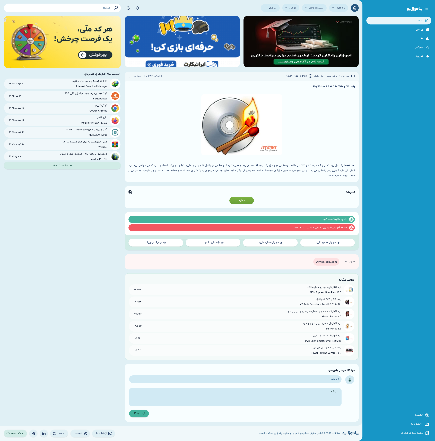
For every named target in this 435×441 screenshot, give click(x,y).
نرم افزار (345, 76)
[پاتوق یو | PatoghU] (414, 9)
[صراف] (62, 42)
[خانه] (355, 8)
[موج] (301, 42)
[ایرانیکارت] (182, 42)
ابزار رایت (319, 76)
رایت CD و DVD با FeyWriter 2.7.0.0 (334, 86)
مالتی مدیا (332, 76)
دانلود (241, 200)
